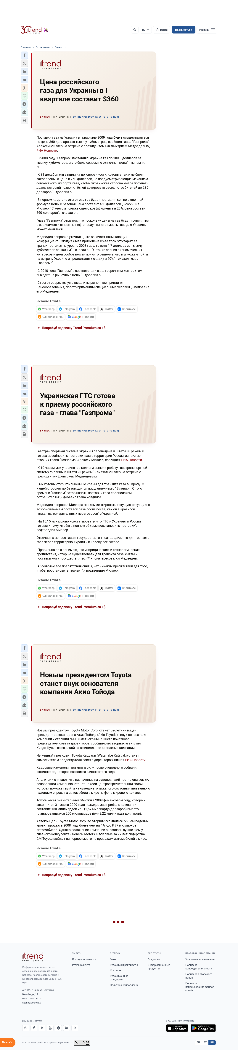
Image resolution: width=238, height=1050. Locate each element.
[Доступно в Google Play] (203, 1028)
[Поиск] (135, 29)
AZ (205, 1042)
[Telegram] (58, 1028)
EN (198, 1042)
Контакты (116, 970)
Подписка (154, 959)
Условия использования (200, 959)
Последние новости (84, 959)
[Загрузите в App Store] (177, 1028)
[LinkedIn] (66, 1028)
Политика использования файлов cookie (199, 987)
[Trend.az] (34, 30)
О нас (113, 959)
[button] (24, 55)
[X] (42, 1028)
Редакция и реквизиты (124, 964)
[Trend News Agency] (32, 956)
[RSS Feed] (74, 1028)
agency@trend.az (31, 1002)
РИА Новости (46, 150)
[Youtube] (50, 1028)
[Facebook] (33, 1028)
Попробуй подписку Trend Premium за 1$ (73, 328)
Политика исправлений (124, 985)
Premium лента (81, 964)
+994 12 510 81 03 (31, 998)
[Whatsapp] (25, 1028)
